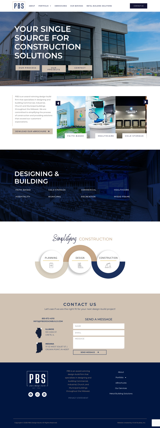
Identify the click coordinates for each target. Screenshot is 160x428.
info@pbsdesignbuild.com (48, 321)
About (32, 6)
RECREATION (88, 197)
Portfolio (43, 6)
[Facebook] (30, 394)
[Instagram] (37, 394)
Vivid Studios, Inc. (139, 423)
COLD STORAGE (57, 190)
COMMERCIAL (88, 190)
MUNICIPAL (54, 197)
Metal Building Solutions (99, 6)
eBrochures (61, 6)
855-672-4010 (48, 318)
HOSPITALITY (23, 197)
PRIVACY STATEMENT (78, 398)
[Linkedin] (44, 394)
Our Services (76, 6)
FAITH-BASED (23, 190)
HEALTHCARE (121, 190)
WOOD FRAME (122, 197)
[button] (58, 103)
